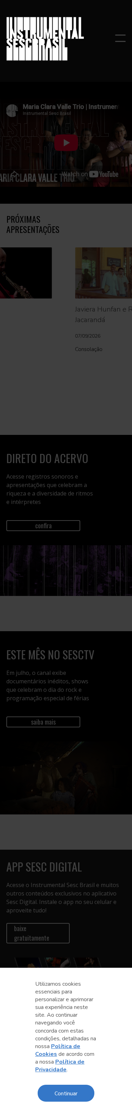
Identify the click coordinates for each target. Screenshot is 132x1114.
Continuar (66, 1093)
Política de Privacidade (59, 1065)
